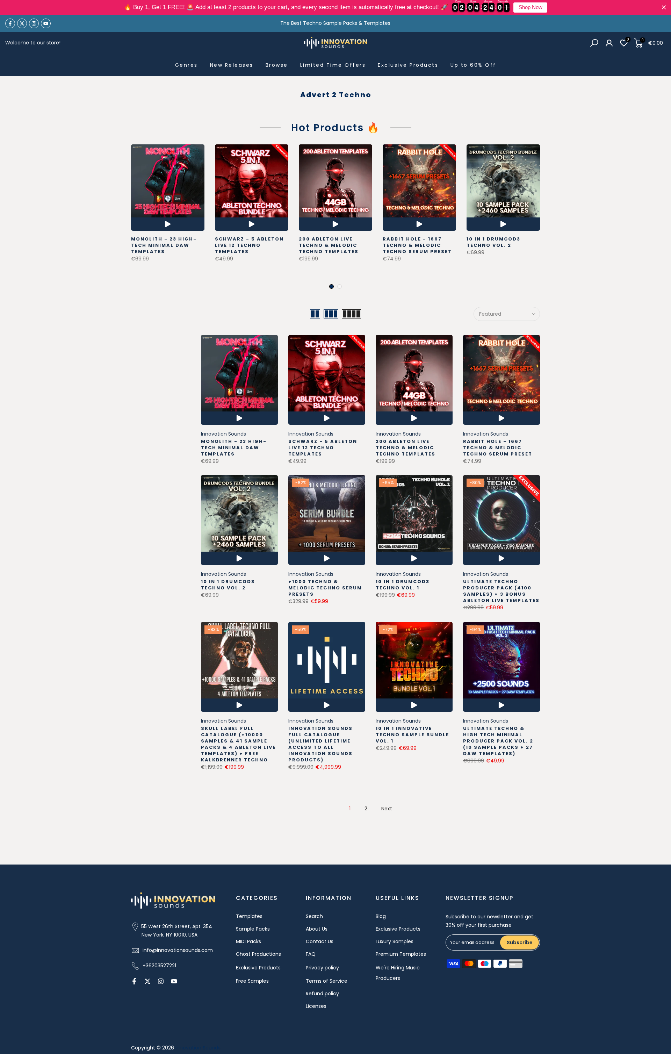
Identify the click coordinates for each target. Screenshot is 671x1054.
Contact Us (319, 941)
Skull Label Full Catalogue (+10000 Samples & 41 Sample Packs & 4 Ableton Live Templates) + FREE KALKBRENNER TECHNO (238, 744)
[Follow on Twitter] (22, 23)
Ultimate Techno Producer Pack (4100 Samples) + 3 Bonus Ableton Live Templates (501, 591)
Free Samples (252, 980)
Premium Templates (401, 954)
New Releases (231, 65)
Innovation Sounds (223, 433)
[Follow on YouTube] (46, 23)
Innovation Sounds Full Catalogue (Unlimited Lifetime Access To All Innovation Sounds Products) (320, 744)
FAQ (311, 954)
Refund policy (322, 993)
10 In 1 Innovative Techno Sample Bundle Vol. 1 (412, 734)
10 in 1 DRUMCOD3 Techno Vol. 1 (403, 584)
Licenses (316, 1006)
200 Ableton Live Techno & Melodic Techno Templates (329, 245)
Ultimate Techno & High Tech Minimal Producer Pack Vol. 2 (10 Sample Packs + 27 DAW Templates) (498, 741)
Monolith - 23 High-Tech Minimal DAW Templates (164, 245)
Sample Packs (253, 928)
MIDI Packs (248, 941)
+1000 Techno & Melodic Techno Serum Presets (325, 587)
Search (314, 916)
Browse (277, 65)
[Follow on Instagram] (34, 23)
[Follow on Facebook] (10, 23)
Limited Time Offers (333, 65)
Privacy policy (322, 967)
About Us (316, 928)
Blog (381, 916)
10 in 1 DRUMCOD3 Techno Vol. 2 (493, 242)
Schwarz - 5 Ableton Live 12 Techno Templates (249, 245)
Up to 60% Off (473, 65)
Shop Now (530, 7)
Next (386, 808)
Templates (249, 916)
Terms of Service (326, 980)
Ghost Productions (258, 954)
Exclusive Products (408, 65)
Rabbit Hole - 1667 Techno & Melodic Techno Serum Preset (417, 245)
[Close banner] (664, 7)
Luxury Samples (394, 941)
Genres (186, 65)
